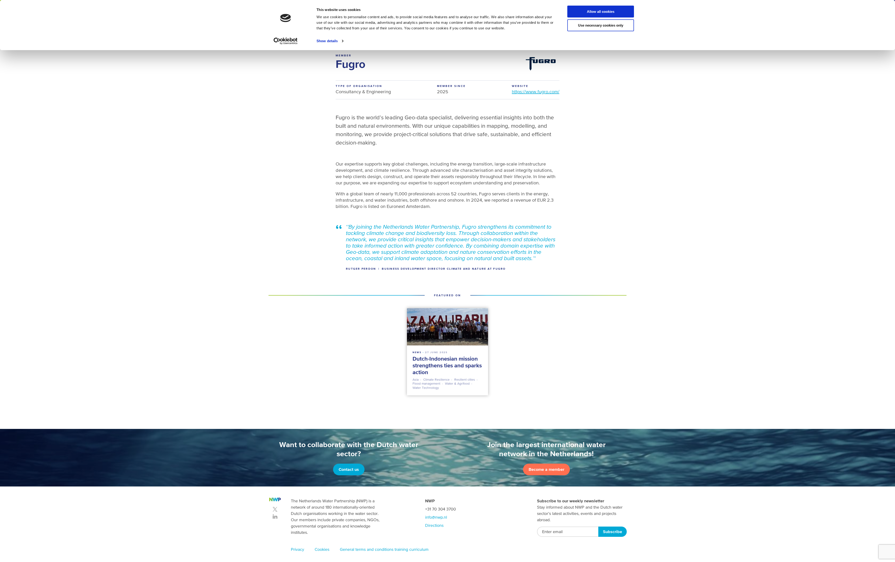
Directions (434, 525)
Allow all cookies (600, 12)
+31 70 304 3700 (440, 509)
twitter (275, 509)
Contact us (349, 469)
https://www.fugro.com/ (535, 91)
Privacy (297, 549)
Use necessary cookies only (600, 25)
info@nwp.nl (436, 517)
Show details (327, 41)
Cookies (322, 549)
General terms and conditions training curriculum (384, 549)
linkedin (275, 516)
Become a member (546, 469)
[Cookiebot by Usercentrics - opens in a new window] (285, 41)
